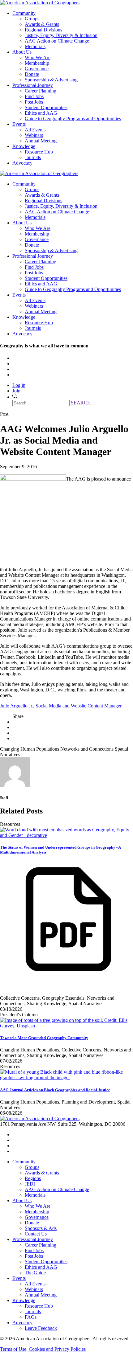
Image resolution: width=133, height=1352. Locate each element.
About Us (22, 52)
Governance (37, 68)
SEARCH (81, 402)
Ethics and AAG (41, 113)
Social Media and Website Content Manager (79, 705)
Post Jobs (34, 101)
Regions (33, 1178)
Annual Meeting (41, 140)
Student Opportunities (46, 107)
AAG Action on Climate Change (57, 40)
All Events (35, 129)
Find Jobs (34, 96)
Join (16, 390)
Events (19, 124)
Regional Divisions (43, 29)
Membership (37, 63)
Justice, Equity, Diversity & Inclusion (61, 35)
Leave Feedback (41, 1328)
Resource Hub (39, 151)
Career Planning (40, 90)
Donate (32, 74)
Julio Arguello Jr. (16, 705)
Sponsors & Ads (41, 1228)
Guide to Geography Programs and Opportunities (73, 118)
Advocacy (22, 163)
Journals (33, 157)
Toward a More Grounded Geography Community (44, 1037)
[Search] (14, 396)
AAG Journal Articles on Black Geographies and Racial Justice (55, 1090)
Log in (18, 385)
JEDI (30, 1183)
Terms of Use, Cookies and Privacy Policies (43, 1349)
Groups (32, 18)
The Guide (35, 1272)
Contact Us (36, 1233)
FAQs (30, 1317)
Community (24, 13)
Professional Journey (32, 85)
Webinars (34, 135)
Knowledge (23, 146)
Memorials (35, 46)
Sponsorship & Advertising (51, 79)
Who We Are (37, 57)
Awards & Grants (42, 24)
